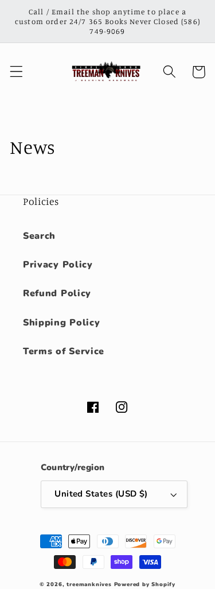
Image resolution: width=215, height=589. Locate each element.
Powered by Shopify (145, 584)
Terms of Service (63, 351)
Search (39, 236)
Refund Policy (57, 293)
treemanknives (89, 584)
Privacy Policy (58, 264)
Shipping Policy (61, 322)
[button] (16, 72)
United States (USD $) (101, 493)
